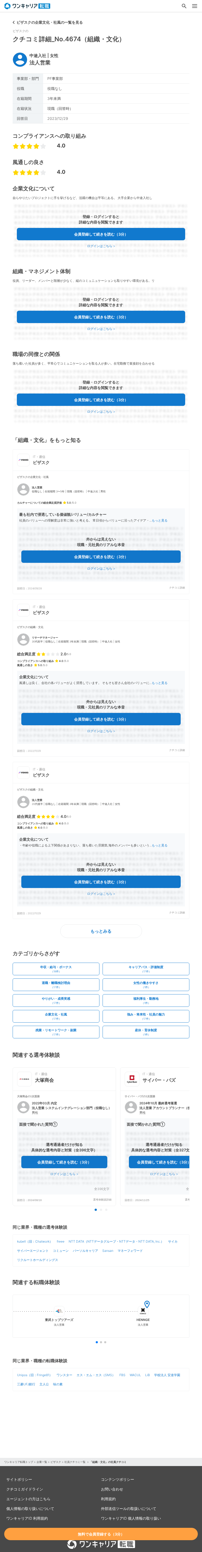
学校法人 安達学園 (167, 1375)
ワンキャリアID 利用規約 (27, 1518)
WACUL (135, 1375)
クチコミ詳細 (177, 587)
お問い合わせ (112, 1489)
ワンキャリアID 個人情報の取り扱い (131, 1518)
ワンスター (64, 1375)
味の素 (58, 1384)
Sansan (107, 1251)
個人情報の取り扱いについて (30, 1508)
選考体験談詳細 (102, 1199)
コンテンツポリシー (117, 1479)
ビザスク (55, 1461)
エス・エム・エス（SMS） (96, 1375)
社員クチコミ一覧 (75, 1461)
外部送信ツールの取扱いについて (128, 1508)
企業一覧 (42, 1461)
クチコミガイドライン (24, 1489)
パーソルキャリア (85, 1251)
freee (60, 1241)
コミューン (61, 1251)
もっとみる (101, 931)
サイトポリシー (19, 1479)
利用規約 (108, 1499)
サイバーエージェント (33, 1251)
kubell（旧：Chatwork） (35, 1241)
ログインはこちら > (101, 246)
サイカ (173, 1241)
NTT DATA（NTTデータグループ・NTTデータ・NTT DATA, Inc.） (116, 1241)
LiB (147, 1375)
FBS (122, 1375)
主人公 (44, 1384)
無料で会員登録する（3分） (101, 1534)
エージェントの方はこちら (28, 1499)
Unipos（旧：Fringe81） (34, 1375)
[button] (101, 532)
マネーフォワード (130, 1251)
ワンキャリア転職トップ (18, 1461)
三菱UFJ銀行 (26, 1384)
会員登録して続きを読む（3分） (101, 234)
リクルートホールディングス (37, 1260)
